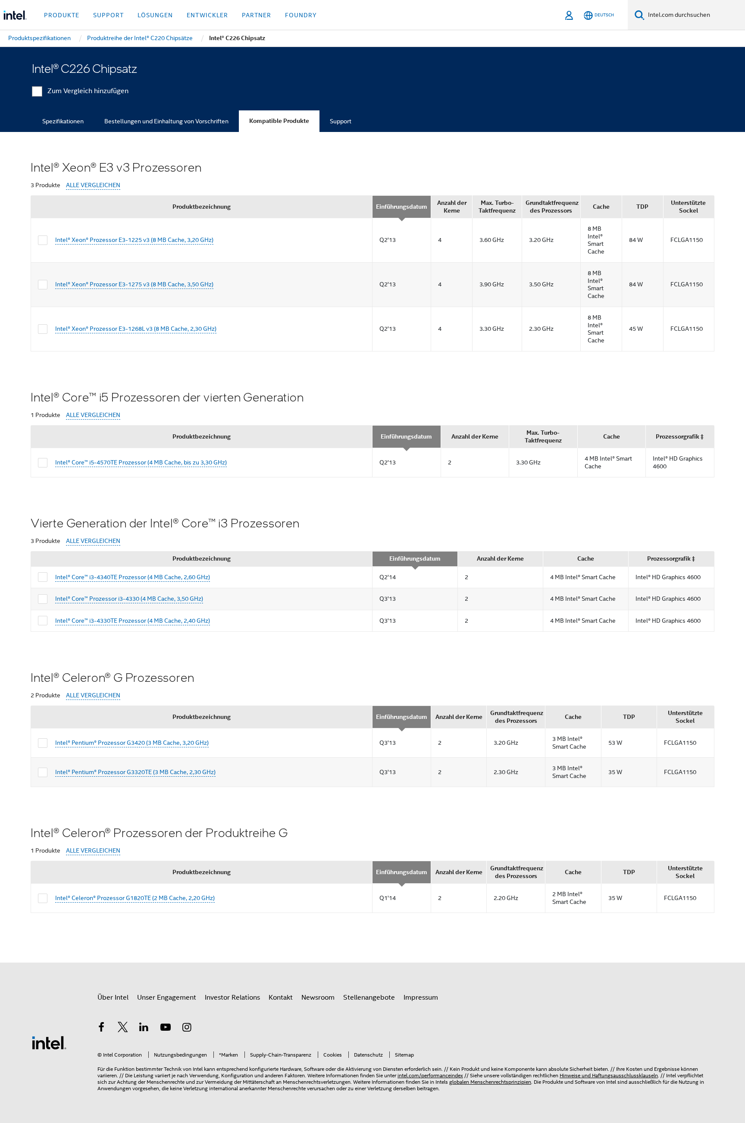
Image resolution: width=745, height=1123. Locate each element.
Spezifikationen (63, 121)
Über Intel (112, 997)
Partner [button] (256, 15)
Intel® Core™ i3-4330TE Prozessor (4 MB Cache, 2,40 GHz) (132, 620)
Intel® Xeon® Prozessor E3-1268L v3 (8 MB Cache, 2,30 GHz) (135, 329)
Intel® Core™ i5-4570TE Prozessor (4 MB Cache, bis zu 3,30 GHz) (141, 462)
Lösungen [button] (155, 15)
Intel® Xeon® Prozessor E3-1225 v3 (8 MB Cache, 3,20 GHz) (134, 240)
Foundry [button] (301, 15)
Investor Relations (232, 997)
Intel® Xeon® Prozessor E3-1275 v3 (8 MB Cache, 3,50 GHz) (134, 284)
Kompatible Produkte (279, 121)
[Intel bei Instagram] (186, 1028)
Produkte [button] (61, 15)
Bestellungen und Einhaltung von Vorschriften (166, 121)
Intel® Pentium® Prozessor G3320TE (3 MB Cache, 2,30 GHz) (135, 772)
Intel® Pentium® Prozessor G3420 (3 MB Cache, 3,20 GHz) (132, 743)
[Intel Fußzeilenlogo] (49, 1042)
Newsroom (318, 997)
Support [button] (108, 15)
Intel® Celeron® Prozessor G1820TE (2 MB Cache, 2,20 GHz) (135, 898)
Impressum (421, 997)
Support (340, 121)
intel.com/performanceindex (430, 1075)
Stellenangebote (369, 997)
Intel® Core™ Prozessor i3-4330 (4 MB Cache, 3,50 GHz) (129, 598)
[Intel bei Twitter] (123, 1028)
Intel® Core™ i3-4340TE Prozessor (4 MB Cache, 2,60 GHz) (132, 577)
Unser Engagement (166, 997)
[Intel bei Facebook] (101, 1028)
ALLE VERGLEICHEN (93, 185)
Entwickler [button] (207, 15)
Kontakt (281, 997)
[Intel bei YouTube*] (165, 1028)
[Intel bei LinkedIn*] (144, 1028)
